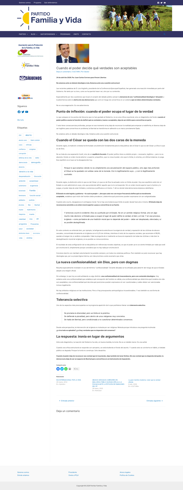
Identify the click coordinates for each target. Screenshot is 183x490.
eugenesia (34, 186)
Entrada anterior (66, 401)
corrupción (22, 153)
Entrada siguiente (155, 401)
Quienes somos (25, 3)
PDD (31, 219)
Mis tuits (20, 120)
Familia (32, 190)
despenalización (24, 176)
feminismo (22, 195)
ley (29, 205)
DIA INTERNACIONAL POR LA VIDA (68, 380)
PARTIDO (22, 34)
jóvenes (21, 205)
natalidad (22, 219)
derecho (21, 167)
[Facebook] (158, 3)
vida (20, 238)
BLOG (33, 34)
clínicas (29, 145)
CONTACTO (86, 34)
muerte (31, 214)
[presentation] (27, 34)
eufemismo (22, 186)
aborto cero (23, 140)
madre (21, 210)
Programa (37, 3)
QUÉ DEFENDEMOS (47, 34)
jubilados (22, 200)
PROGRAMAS (65, 34)
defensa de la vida (25, 158)
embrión (22, 181)
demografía (35, 162)
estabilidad (33, 181)
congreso (32, 149)
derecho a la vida (26, 172)
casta (20, 145)
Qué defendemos (50, 3)
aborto (29, 135)
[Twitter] (161, 3)
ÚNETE (76, 34)
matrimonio (31, 210)
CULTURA (76, 72)
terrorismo (36, 233)
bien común (35, 140)
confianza (22, 149)
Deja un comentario (63, 72)
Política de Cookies (127, 475)
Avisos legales (125, 472)
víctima (29, 238)
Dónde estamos (23, 475)
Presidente (73, 472)
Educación (37, 176)
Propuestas (35, 224)
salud (20, 229)
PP (38, 219)
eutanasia (22, 191)
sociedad (30, 229)
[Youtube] (165, 3)
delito (37, 158)
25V (20, 135)
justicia (31, 200)
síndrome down (24, 233)
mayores (22, 214)
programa (23, 224)
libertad (37, 205)
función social (35, 195)
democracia (23, 162)
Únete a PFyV (74, 475)
